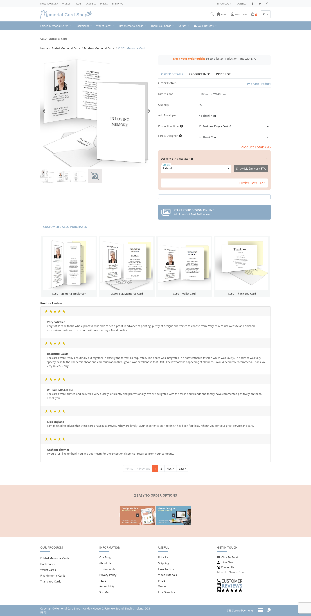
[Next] (149, 111)
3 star (55, 311)
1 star (46, 311)
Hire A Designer (168, 135)
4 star (59, 311)
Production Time (168, 126)
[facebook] (253, 3)
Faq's (78, 3)
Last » (182, 468)
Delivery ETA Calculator (175, 158)
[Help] (181, 126)
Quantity (163, 104)
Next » (170, 468)
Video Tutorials (167, 575)
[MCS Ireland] (67, 14)
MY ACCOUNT (225, 3)
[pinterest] (268, 3)
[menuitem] (56, 25)
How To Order (49, 3)
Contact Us (227, 567)
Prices (104, 3)
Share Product (261, 84)
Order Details (172, 74)
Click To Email (229, 557)
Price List (223, 74)
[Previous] (44, 111)
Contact (242, 3)
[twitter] (260, 3)
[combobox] (266, 14)
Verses (162, 586)
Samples (91, 3)
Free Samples (166, 592)
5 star (63, 311)
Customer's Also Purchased (65, 227)
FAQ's (161, 580)
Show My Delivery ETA (251, 169)
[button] (191, 158)
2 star (50, 311)
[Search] (212, 14)
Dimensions (165, 94)
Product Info (199, 74)
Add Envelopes (167, 115)
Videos (66, 3)
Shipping (117, 3)
